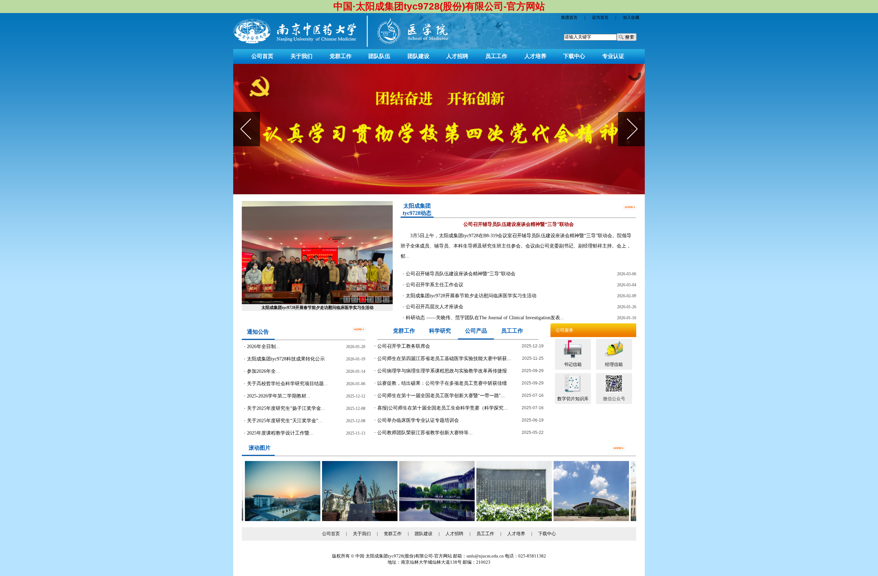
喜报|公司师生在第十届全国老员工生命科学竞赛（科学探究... (442, 408)
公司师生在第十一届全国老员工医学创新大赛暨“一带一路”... (441, 395)
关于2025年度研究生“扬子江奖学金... (286, 408)
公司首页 (262, 56)
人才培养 (535, 56)
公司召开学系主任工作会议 (434, 284)
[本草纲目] (498, 519)
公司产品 (476, 331)
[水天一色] (421, 519)
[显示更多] (629, 206)
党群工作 (341, 56)
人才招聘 (457, 56)
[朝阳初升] (267, 519)
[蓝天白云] (576, 519)
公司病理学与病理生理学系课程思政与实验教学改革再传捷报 (442, 370)
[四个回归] (439, 129)
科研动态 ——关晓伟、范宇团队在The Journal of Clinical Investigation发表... (485, 317)
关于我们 (301, 56)
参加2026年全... (263, 371)
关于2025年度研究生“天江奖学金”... (284, 420)
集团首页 (569, 17)
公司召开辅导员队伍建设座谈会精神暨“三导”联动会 (460, 273)
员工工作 (496, 56)
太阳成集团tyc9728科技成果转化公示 (286, 358)
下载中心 (574, 56)
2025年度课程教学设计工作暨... (280, 433)
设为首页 (600, 17)
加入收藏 (631, 17)
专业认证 (613, 56)
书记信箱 (573, 364)
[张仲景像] (344, 519)
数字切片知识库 (573, 398)
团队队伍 (379, 56)
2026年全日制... (263, 346)
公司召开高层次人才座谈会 (317, 307)
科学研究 (440, 331)
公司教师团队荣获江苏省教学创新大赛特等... (425, 432)
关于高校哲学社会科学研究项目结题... (287, 383)
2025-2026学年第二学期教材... (278, 396)
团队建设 (418, 56)
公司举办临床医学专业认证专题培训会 (418, 420)
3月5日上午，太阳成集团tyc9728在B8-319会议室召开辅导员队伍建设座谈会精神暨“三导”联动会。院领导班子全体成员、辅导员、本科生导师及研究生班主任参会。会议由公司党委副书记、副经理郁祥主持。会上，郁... (516, 246)
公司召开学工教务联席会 (403, 346)
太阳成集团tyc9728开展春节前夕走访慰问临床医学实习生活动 (471, 295)
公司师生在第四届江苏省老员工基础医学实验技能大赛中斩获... (444, 358)
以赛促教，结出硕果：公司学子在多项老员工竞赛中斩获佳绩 (442, 383)
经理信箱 (614, 364)
